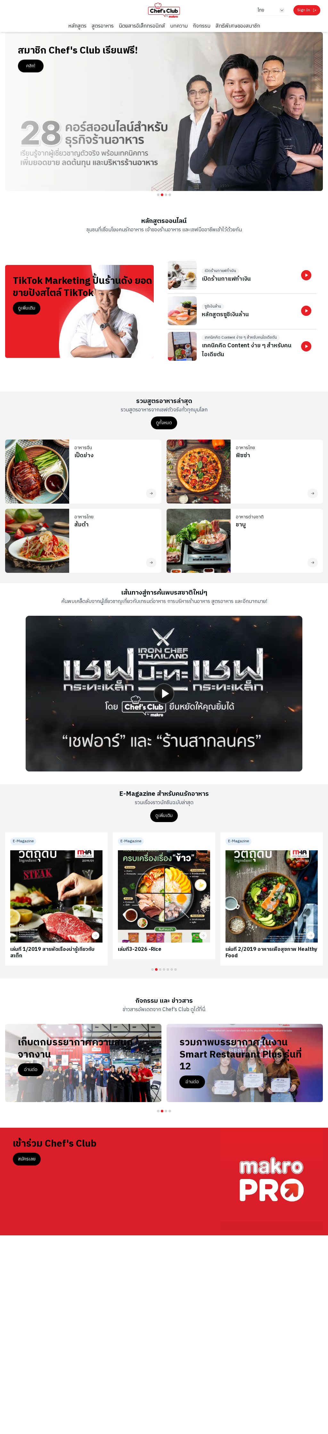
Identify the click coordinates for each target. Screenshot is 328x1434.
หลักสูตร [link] (77, 26)
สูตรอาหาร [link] (103, 26)
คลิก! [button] (30, 66)
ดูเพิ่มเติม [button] (26, 308)
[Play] (164, 693)
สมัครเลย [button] (27, 1159)
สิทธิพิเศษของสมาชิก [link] (238, 26)
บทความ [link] (179, 26)
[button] (306, 275)
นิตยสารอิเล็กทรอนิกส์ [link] (142, 26)
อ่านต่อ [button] (30, 1069)
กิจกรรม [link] (201, 26)
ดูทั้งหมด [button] (164, 422)
